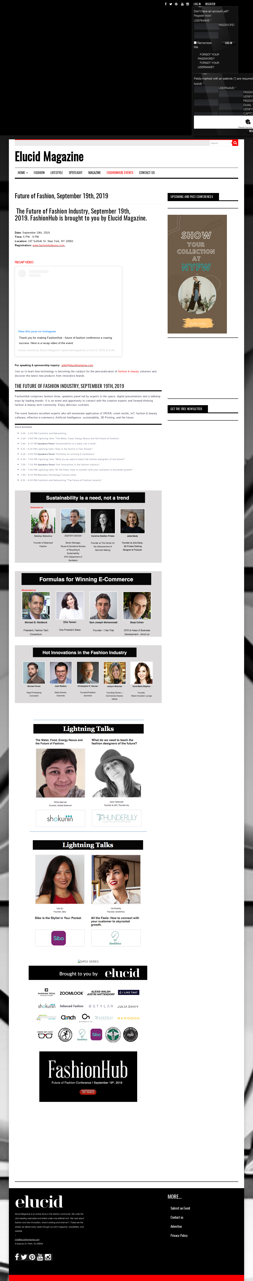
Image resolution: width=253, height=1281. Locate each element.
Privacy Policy (179, 1235)
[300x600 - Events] (197, 274)
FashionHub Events (120, 173)
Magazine (94, 173)
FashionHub (44, 218)
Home (22, 173)
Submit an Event (180, 1208)
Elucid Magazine (127, 218)
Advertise (176, 1226)
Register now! (202, 15)
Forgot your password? (208, 56)
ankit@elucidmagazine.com (77, 365)
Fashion (39, 173)
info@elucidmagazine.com (27, 1239)
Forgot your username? (208, 64)
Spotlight (75, 173)
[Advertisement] (197, 368)
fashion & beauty (128, 371)
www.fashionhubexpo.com (48, 245)
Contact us (147, 173)
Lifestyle (57, 173)
